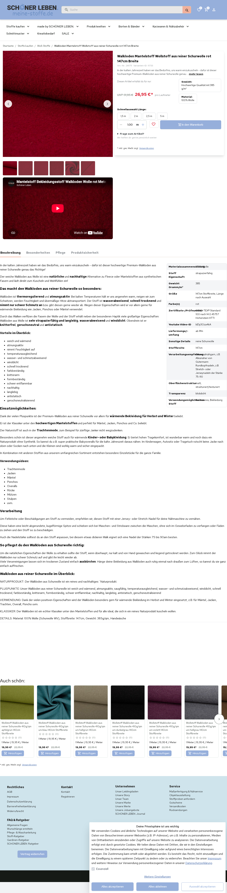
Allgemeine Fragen (17, 825)
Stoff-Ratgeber (15, 836)
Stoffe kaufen (25, 45)
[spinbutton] (130, 124)
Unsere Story (122, 795)
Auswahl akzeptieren (202, 886)
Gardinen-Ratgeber (18, 840)
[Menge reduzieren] (120, 124)
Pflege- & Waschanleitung (21, 832)
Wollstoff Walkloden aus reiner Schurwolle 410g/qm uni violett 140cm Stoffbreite (164, 728)
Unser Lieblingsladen (126, 791)
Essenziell (102, 869)
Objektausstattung (179, 795)
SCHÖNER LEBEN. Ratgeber (23, 843)
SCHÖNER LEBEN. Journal (130, 813)
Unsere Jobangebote (127, 810)
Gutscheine (175, 802)
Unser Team (122, 798)
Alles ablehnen (157, 886)
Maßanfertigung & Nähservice (186, 791)
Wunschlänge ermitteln (20, 828)
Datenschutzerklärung (198, 863)
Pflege (60, 253)
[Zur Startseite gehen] (33, 10)
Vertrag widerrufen (32, 854)
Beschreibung (10, 253)
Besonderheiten (38, 253)
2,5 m (149, 116)
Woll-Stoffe (43, 45)
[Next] (219, 719)
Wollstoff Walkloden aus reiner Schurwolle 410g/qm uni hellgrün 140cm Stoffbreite (90, 728)
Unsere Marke (123, 802)
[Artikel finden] (186, 10)
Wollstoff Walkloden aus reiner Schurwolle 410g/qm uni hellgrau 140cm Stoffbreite (201, 728)
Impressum (214, 858)
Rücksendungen (178, 810)
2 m (136, 116)
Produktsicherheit (85, 253)
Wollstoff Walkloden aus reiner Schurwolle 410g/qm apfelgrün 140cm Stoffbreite (16, 728)
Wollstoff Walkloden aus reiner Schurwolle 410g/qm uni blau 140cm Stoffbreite (53, 726)
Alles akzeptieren (112, 886)
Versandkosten (146, 148)
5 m (162, 116)
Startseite (8, 45)
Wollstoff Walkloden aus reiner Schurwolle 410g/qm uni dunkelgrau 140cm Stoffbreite (127, 728)
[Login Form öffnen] (213, 9)
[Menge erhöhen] (142, 124)
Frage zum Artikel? (137, 135)
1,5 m (123, 116)
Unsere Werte (123, 806)
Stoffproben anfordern (182, 798)
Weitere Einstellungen (157, 876)
